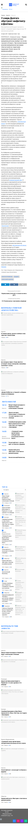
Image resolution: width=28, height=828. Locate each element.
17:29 (4, 413)
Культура (4, 427)
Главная (3, 15)
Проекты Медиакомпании (6, 437)
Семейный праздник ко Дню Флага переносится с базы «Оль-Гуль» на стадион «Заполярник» (8, 523)
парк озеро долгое (7, 279)
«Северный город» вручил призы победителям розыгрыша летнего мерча (17, 435)
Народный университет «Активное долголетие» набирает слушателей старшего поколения (8, 598)
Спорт (5, 581)
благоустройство (7, 276)
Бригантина (5, 226)
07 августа (3, 396)
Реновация (4, 417)
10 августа (3, 367)
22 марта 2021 (4, 33)
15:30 (4, 443)
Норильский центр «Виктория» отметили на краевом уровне (16, 451)
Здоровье (7, 606)
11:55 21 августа (5, 616)
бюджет (16, 276)
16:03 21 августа (5, 544)
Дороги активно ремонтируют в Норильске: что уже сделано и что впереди (11, 682)
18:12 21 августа (4, 656)
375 (10, 716)
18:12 (4, 405)
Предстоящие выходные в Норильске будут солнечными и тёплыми (17, 406)
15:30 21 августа (5, 555)
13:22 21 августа (5, 590)
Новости (8, 15)
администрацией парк (15, 180)
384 (11, 590)
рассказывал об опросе (19, 245)
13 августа (3, 337)
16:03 (4, 431)
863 (7, 367)
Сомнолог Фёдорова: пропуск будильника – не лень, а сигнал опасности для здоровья (8, 611)
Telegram (3, 267)
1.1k (7, 396)
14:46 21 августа (5, 567)
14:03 (4, 458)
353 (11, 514)
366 (11, 567)
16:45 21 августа (4, 716)
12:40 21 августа (5, 603)
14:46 (4, 450)
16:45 (4, 422)
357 (11, 544)
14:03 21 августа (5, 578)
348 (11, 555)
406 (11, 603)
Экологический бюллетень (17, 457)
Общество (13, 15)
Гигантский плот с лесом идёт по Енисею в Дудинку (8, 551)
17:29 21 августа (5, 514)
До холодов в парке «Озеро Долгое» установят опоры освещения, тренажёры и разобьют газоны (13, 363)
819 (7, 337)
